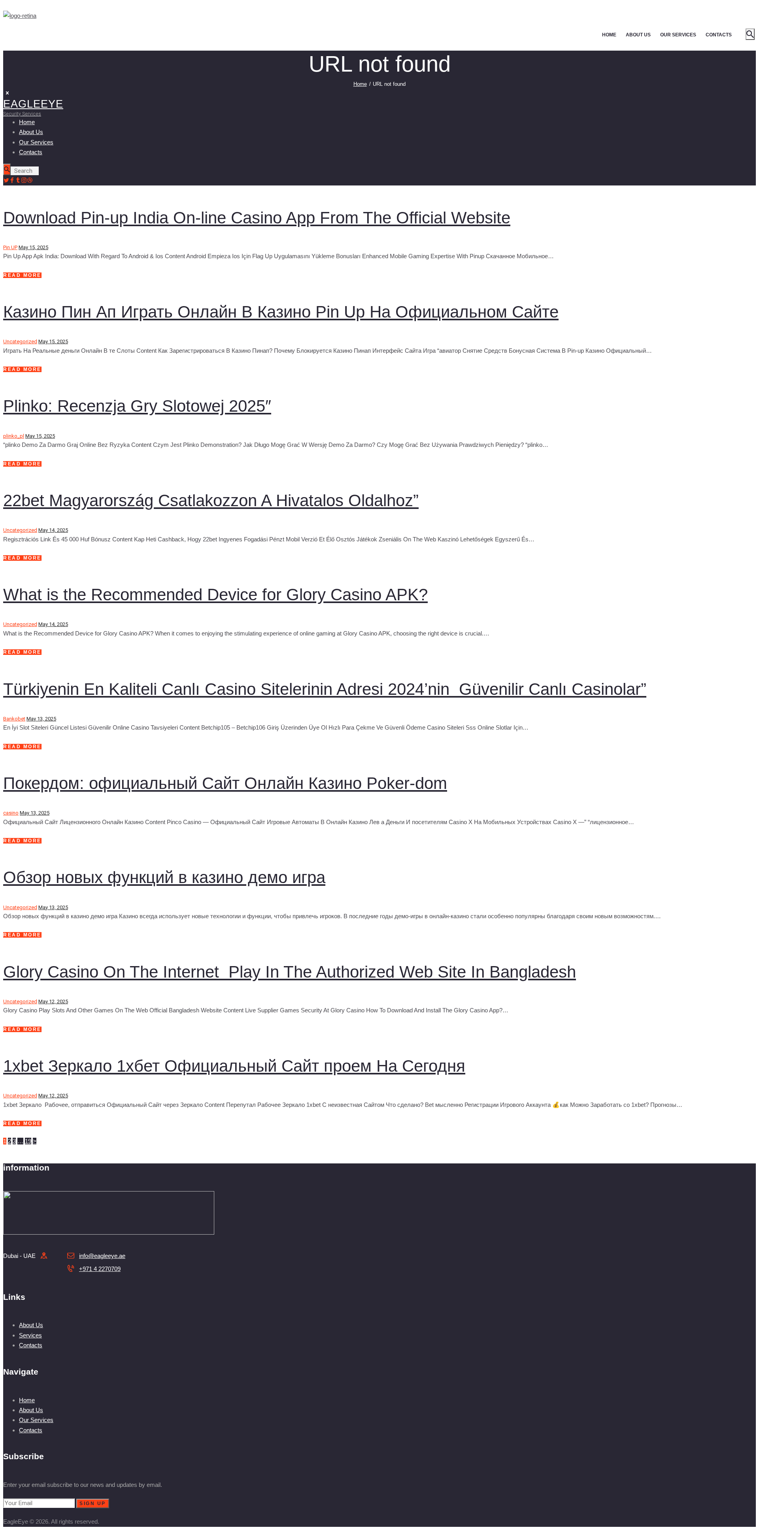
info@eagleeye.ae (102, 1255)
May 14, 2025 (53, 530)
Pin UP (10, 247)
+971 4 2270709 (100, 1268)
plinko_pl (13, 436)
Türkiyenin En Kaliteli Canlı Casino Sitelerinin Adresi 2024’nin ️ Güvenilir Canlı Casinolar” (324, 689)
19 (28, 1141)
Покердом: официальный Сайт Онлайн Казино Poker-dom (225, 783)
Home (360, 84)
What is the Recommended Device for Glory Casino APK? (215, 594)
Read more (22, 275)
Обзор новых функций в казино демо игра (164, 877)
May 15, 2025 (33, 247)
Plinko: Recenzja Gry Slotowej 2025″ (137, 406)
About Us (31, 1325)
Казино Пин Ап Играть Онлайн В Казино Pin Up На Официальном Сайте (281, 312)
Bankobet (14, 719)
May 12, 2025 (53, 1001)
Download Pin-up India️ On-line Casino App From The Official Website (256, 217)
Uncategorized (20, 341)
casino (11, 813)
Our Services (36, 1420)
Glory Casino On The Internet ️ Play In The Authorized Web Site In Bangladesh (289, 972)
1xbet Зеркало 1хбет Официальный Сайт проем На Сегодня (234, 1066)
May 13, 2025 (41, 719)
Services (30, 1335)
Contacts (30, 1345)
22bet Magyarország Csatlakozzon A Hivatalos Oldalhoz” (211, 500)
